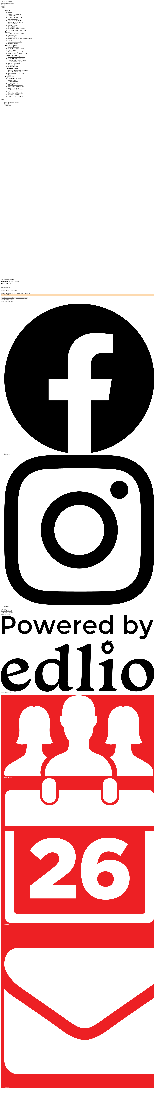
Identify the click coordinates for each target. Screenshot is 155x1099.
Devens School (12, 15)
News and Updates (13, 47)
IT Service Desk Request (15, 62)
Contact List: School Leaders (16, 33)
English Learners (12, 83)
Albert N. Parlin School (14, 14)
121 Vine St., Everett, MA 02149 (6, 610)
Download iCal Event (23, 293)
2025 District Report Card (15, 52)
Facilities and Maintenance (15, 90)
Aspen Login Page (13, 37)
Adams (10, 12)
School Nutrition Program (15, 85)
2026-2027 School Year (14, 71)
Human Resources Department (16, 57)
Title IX (10, 40)
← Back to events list (8, 298)
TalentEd (6, 104)
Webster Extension (13, 25)
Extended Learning (13, 94)
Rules (9, 75)
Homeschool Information (15, 42)
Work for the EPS (13, 66)
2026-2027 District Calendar (16, 48)
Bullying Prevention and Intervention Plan (20, 38)
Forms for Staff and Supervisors (17, 60)
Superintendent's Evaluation (16, 73)
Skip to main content (6, 1)
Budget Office (12, 80)
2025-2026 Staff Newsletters (16, 58)
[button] (7, 11)
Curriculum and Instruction (15, 93)
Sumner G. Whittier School (15, 22)
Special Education (13, 81)
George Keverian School (15, 17)
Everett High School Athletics (16, 28)
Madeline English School (15, 20)
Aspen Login (11, 65)
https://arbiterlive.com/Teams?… (10, 290)
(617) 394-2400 (9, 612)
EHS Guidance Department (16, 96)
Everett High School (13, 27)
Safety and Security (13, 88)
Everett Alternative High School (17, 30)
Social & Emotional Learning (16, 86)
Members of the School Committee (18, 70)
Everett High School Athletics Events (11, 295)
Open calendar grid (21, 298)
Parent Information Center (11, 102)
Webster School (12, 24)
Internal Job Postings (14, 63)
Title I (9, 91)
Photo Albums (12, 50)
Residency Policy (13, 43)
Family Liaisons (12, 35)
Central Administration (14, 78)
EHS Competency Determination (17, 53)
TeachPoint (7, 105)
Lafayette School (12, 19)
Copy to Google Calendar (8, 293)
